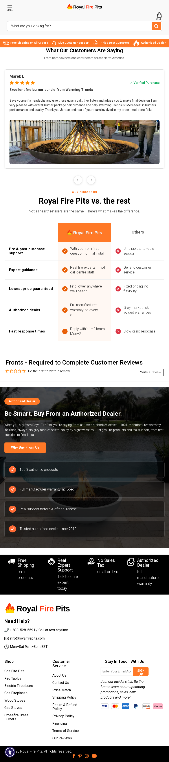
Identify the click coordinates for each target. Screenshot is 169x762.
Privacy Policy (63, 716)
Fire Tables (13, 678)
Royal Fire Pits (31, 751)
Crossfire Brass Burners (16, 717)
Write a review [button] (150, 372)
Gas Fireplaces (16, 693)
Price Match (61, 690)
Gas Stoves (13, 708)
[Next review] (91, 180)
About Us (59, 675)
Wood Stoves (14, 700)
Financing (59, 723)
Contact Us (60, 683)
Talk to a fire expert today (67, 582)
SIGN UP (141, 672)
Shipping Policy (64, 697)
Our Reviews (62, 738)
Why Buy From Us (25, 447)
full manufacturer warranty (148, 577)
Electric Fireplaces (18, 686)
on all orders (107, 571)
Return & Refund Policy (64, 707)
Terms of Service (65, 731)
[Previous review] (77, 180)
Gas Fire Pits (14, 671)
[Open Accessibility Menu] (9, 752)
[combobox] (84, 26)
